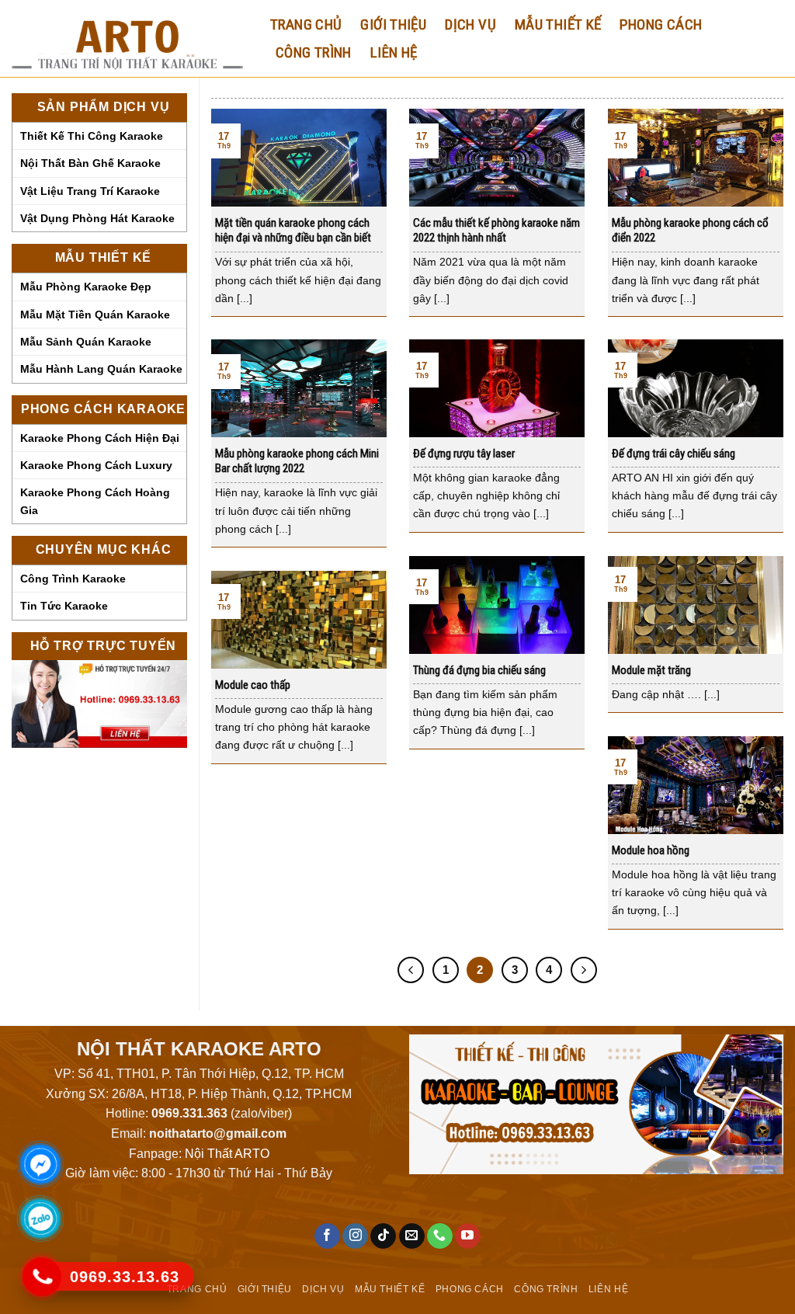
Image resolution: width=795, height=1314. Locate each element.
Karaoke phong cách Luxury (96, 465)
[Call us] (440, 1236)
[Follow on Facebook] (327, 1236)
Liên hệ (394, 52)
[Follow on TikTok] (383, 1236)
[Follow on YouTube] (468, 1236)
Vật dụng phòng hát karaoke (97, 218)
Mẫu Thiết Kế (558, 24)
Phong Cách (661, 24)
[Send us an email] (412, 1236)
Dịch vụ (470, 24)
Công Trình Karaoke (73, 578)
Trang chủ (306, 24)
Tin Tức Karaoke (64, 606)
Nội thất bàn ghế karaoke (90, 163)
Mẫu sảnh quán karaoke (85, 341)
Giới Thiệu (393, 24)
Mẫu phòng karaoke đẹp (85, 286)
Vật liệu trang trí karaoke (90, 191)
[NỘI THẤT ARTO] (127, 38)
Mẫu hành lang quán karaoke (101, 369)
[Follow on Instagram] (355, 1236)
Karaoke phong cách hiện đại (99, 438)
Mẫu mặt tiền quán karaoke (95, 314)
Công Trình (314, 52)
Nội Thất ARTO (227, 1153)
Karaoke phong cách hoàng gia (95, 501)
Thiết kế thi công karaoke (91, 136)
